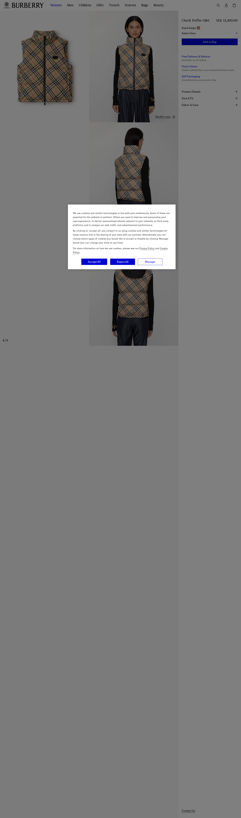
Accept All (94, 262)
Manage (150, 262)
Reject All (122, 262)
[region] (122, 236)
